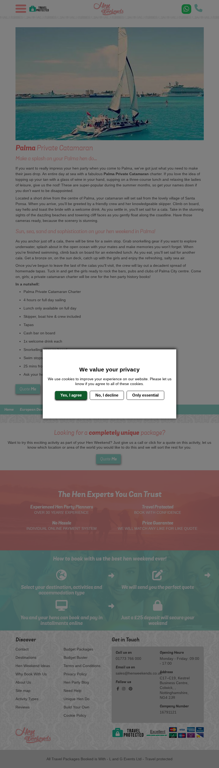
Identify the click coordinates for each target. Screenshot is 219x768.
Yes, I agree (71, 395)
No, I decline (106, 395)
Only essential (145, 395)
